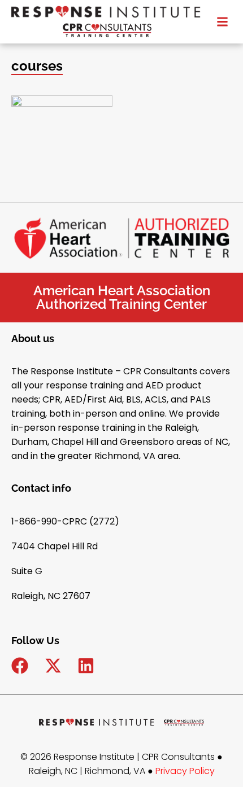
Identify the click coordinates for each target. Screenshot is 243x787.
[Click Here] (222, 20)
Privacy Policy (185, 770)
